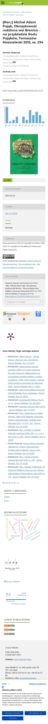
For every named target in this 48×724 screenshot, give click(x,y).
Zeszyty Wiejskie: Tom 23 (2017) (21, 363)
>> (18, 483)
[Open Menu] (2, 2)
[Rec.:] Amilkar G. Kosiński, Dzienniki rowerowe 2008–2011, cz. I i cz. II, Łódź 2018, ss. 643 (26, 433)
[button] (6, 684)
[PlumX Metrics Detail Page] (11, 336)
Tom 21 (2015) (8, 15)
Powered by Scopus (18, 604)
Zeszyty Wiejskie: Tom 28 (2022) (27, 403)
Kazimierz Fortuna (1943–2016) (32, 407)
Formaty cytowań (16, 302)
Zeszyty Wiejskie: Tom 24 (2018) (26, 477)
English (7, 497)
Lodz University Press (22, 660)
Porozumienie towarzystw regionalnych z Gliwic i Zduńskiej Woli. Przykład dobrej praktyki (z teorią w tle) (26, 447)
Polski (6, 501)
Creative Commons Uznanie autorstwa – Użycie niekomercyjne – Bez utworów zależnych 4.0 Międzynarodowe (22, 264)
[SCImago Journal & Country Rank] (12, 582)
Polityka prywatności (37, 684)
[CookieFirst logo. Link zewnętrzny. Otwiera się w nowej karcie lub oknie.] (3, 687)
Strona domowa (11, 12)
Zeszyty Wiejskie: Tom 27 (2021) (27, 387)
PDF (8, 180)
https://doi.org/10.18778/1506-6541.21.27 (25, 91)
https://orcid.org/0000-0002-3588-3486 (16, 66)
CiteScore (22, 594)
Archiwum (26, 12)
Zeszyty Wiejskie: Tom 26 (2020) (21, 454)
